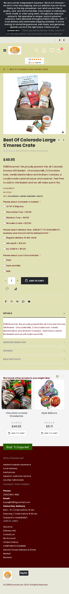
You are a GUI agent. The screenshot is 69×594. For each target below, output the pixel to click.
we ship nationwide (13, 479)
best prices (9, 472)
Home (4, 69)
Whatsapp (23, 301)
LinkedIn (17, 301)
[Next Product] (63, 140)
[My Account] (44, 50)
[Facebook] (59, 40)
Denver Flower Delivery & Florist (19, 549)
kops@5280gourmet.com (16, 502)
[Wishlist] (51, 50)
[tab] (34, 313)
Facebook (5, 301)
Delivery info (9, 530)
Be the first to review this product (32, 150)
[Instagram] (64, 40)
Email (29, 301)
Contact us (9, 534)
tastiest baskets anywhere (17, 464)
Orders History (10, 542)
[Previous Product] (58, 140)
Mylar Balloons (49, 413)
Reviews (7, 557)
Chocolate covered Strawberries (16, 415)
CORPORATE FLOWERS (14, 545)
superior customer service (17, 476)
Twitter (11, 301)
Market (6, 553)
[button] (63, 132)
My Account (9, 538)
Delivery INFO (13, 31)
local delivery (10, 468)
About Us (8, 526)
